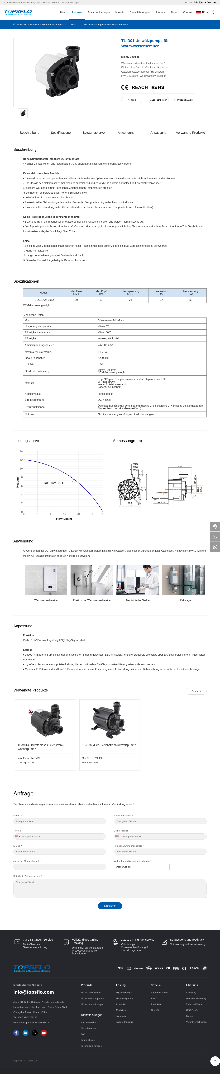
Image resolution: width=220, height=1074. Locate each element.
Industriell (121, 1004)
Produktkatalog (185, 99)
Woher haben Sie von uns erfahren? (132, 861)
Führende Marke (159, 992)
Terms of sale (88, 1040)
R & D (154, 998)
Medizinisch (122, 1010)
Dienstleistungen (139, 12)
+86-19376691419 (39, 1022)
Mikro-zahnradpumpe (92, 1004)
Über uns (160, 12)
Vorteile (119, 12)
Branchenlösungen (99, 12)
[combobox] (17, 836)
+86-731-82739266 (27, 1017)
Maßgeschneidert (158, 99)
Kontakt (187, 12)
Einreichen (110, 905)
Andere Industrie (124, 1022)
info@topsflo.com (205, 2)
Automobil (121, 1016)
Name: (17, 815)
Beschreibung (29, 132)
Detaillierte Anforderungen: (27, 876)
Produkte (77, 12)
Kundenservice (88, 1022)
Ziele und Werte (194, 1004)
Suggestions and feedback (187, 939)
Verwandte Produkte (190, 132)
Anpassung (158, 132)
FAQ (83, 1034)
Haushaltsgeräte (124, 998)
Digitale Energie (124, 992)
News (174, 12)
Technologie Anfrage (91, 1046)
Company (191, 992)
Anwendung (126, 132)
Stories (189, 1016)
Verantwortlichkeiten (196, 1022)
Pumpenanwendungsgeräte (128, 846)
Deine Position (121, 830)
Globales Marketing (196, 998)
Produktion (156, 1004)
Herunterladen (88, 1028)
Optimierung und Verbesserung (188, 944)
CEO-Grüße (192, 1010)
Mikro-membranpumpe (92, 998)
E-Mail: (17, 846)
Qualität (155, 1010)
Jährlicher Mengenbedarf (26, 861)
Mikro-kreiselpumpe (91, 992)
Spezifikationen (61, 132)
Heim (63, 12)
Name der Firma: (123, 815)
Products (196, 691)
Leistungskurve (94, 132)
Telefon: (17, 830)
